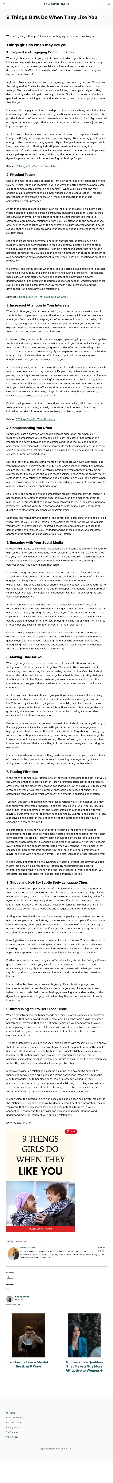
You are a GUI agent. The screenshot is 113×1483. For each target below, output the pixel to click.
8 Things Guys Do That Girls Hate (35, 419)
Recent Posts (21, 1241)
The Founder (12, 1432)
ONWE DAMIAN (27, 1247)
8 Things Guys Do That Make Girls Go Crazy (42, 296)
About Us (10, 1412)
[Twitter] (103, 1251)
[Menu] (4, 4)
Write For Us (12, 1437)
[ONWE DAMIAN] (13, 1254)
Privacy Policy (13, 1427)
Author (10, 1241)
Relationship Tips (13, 1304)
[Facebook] (99, 1251)
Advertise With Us (15, 1417)
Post (10, 1277)
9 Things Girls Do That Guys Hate (36, 166)
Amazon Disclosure (15, 1422)
